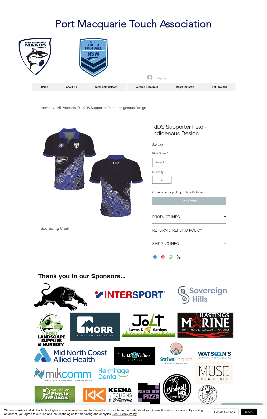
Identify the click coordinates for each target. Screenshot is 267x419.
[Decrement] (155, 179)
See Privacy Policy (124, 414)
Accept (248, 412)
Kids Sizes (160, 153)
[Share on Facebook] (154, 256)
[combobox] (189, 162)
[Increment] (168, 179)
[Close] (261, 412)
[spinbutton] (162, 179)
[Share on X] (178, 256)
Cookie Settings (224, 412)
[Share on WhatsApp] (170, 256)
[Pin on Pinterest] (162, 256)
